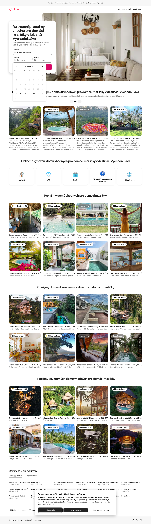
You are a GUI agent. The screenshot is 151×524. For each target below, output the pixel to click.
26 (25, 94)
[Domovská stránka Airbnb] (14, 9)
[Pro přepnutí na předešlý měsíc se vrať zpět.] (16, 66)
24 (16, 94)
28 (34, 94)
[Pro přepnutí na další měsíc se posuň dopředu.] (42, 66)
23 (42, 89)
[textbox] (22, 60)
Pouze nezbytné (75, 510)
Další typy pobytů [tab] (15, 476)
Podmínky (37, 520)
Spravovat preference (101, 510)
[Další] (79, 101)
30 (42, 94)
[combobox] (32, 52)
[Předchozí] (71, 101)
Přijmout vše (50, 510)
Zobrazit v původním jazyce (93, 3)
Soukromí (28, 520)
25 (21, 94)
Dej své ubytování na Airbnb (129, 9)
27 (29, 94)
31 (16, 98)
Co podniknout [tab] (31, 476)
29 (38, 94)
